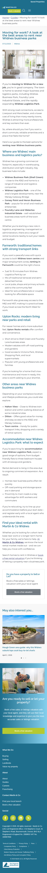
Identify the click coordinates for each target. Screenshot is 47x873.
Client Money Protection (12, 849)
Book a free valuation (11, 805)
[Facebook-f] (5, 818)
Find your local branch (11, 801)
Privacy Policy (23, 843)
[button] (3, 634)
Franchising (7, 789)
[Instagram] (13, 818)
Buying (5, 756)
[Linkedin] (21, 818)
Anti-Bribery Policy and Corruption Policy (17, 855)
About (4, 779)
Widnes (17, 44)
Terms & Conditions (9, 843)
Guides (14, 17)
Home (5, 17)
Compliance (23, 846)
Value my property (10, 767)
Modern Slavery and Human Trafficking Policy (19, 852)
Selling (5, 759)
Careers (5, 786)
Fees (32, 843)
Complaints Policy (10, 846)
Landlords (6, 763)
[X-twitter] (28, 818)
